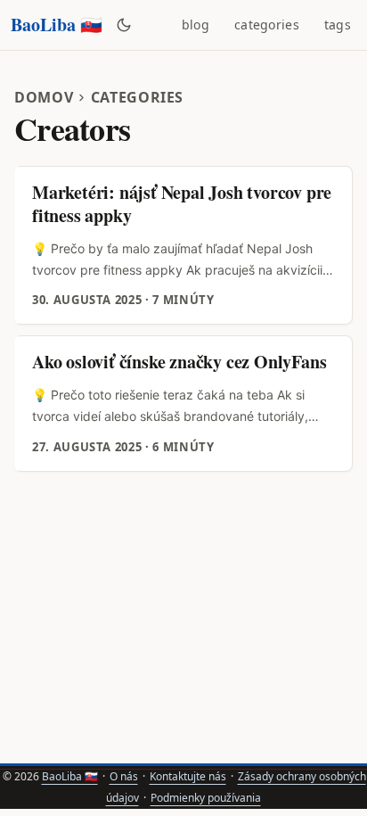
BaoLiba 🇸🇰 (56, 24)
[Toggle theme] (124, 25)
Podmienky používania (206, 797)
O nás (124, 776)
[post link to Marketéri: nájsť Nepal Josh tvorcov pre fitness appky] (185, 245)
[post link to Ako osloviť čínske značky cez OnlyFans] (185, 403)
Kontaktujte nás (188, 776)
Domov (43, 97)
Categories (137, 97)
